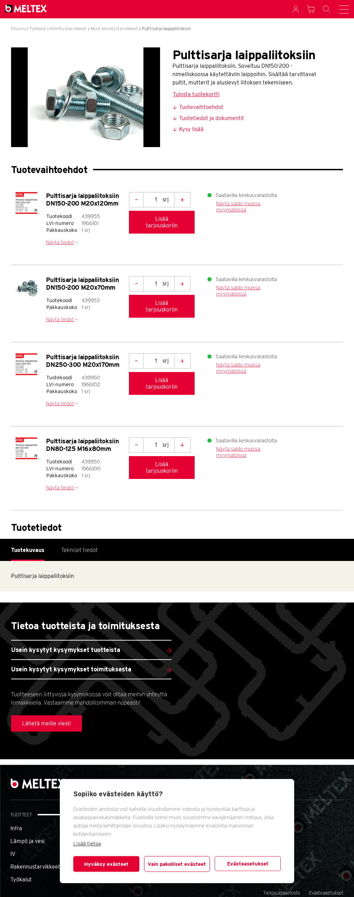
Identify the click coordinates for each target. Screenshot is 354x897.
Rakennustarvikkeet (35, 866)
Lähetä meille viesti (46, 723)
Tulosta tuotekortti (196, 94)
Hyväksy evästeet (106, 864)
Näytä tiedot (60, 242)
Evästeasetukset (248, 864)
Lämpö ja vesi (27, 841)
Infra (16, 828)
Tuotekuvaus (28, 550)
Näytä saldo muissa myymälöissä (238, 206)
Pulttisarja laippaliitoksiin (166, 28)
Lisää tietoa (87, 844)
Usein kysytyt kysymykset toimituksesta (71, 669)
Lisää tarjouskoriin (162, 222)
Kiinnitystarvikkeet (68, 28)
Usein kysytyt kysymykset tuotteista (65, 649)
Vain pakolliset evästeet (177, 864)
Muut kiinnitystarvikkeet (114, 28)
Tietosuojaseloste (281, 893)
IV (13, 854)
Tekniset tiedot (79, 550)
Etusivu (18, 28)
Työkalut (37, 28)
